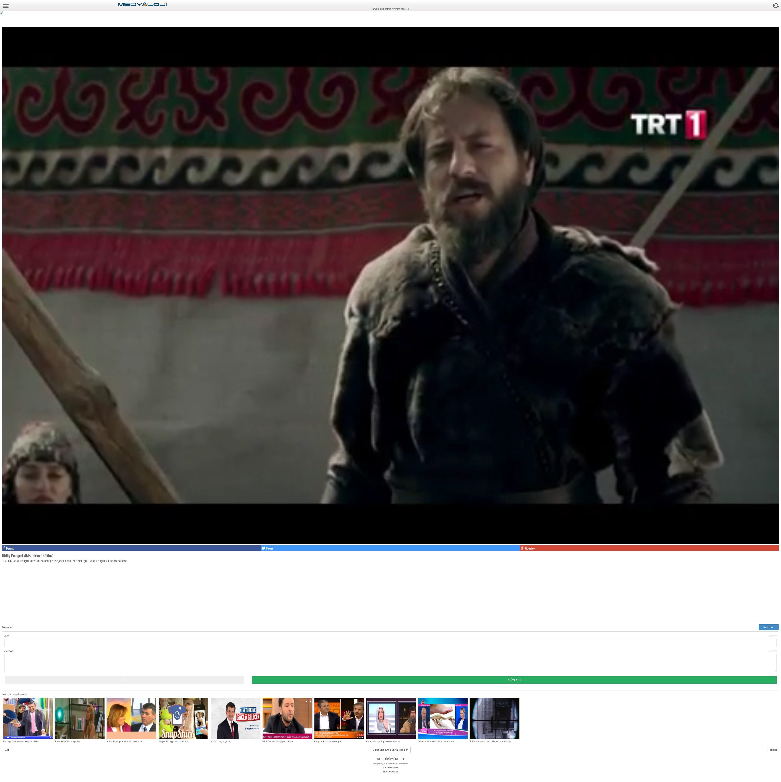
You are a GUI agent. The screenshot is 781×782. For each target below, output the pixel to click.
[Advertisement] (32, 594)
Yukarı (773, 749)
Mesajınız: (390, 650)
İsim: (390, 635)
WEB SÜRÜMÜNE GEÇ (390, 759)
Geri (7, 749)
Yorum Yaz (769, 627)
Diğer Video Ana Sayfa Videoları (390, 749)
